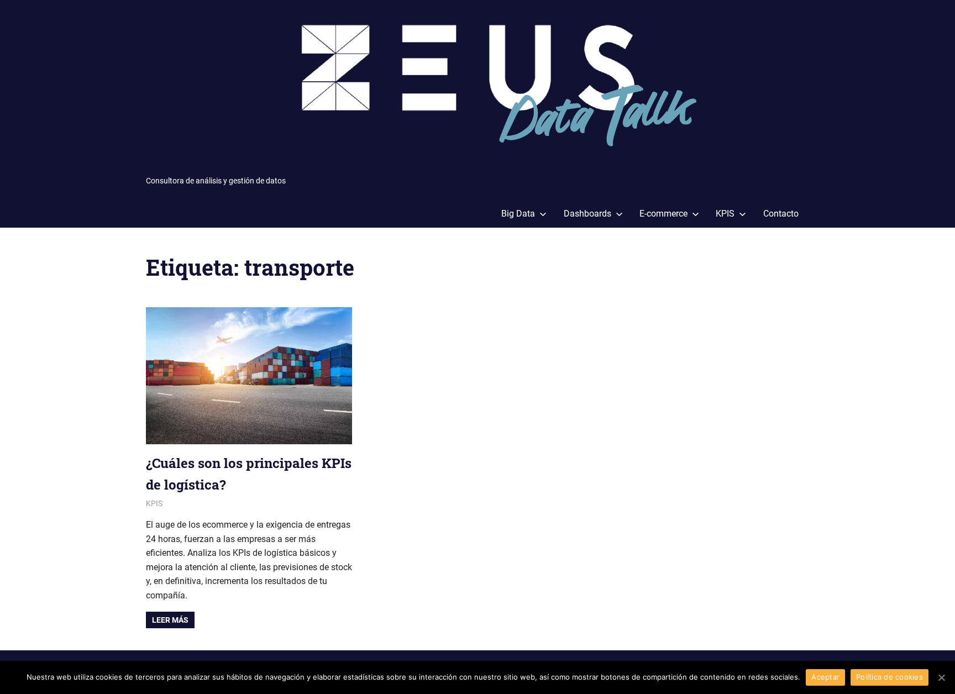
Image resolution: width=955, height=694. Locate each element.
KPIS (725, 213)
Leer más (170, 620)
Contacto (781, 213)
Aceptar (825, 676)
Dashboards (587, 213)
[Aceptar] (941, 677)
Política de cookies (889, 676)
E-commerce (663, 213)
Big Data (518, 213)
